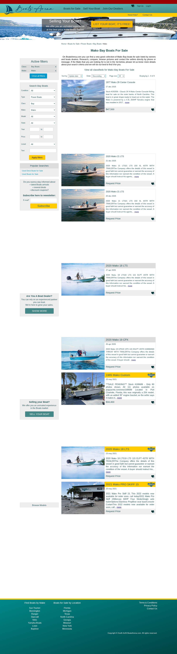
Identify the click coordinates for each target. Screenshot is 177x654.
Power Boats (86, 44)
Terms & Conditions (148, 603)
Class (23, 103)
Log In (148, 6)
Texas (67, 614)
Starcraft (35, 617)
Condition (24, 90)
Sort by (64, 76)
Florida (67, 608)
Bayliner (35, 629)
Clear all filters (38, 76)
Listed (23, 144)
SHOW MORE (39, 311)
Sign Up (140, 6)
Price (23, 137)
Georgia (67, 620)
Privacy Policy (150, 606)
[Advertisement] (39, 252)
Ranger (34, 614)
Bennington (34, 611)
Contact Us (147, 15)
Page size (113, 76)
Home (63, 44)
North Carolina (67, 617)
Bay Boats (97, 44)
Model (23, 116)
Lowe (34, 626)
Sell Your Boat (91, 8)
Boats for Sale (71, 8)
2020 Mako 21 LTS (115, 156)
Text (22, 151)
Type (23, 97)
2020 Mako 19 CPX (117, 339)
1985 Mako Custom (118, 374)
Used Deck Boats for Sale (32, 171)
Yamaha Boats (34, 623)
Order (89, 76)
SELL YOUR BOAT (39, 414)
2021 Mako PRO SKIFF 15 (122, 484)
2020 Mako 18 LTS (117, 265)
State (23, 123)
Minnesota (67, 629)
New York (67, 626)
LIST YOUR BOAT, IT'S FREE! (111, 24)
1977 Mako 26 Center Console (120, 82)
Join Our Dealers (113, 8)
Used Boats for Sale (30, 174)
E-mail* (26, 200)
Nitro (35, 620)
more (127, 102)
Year (23, 129)
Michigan (67, 611)
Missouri (67, 623)
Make (23, 110)
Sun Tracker (34, 608)
